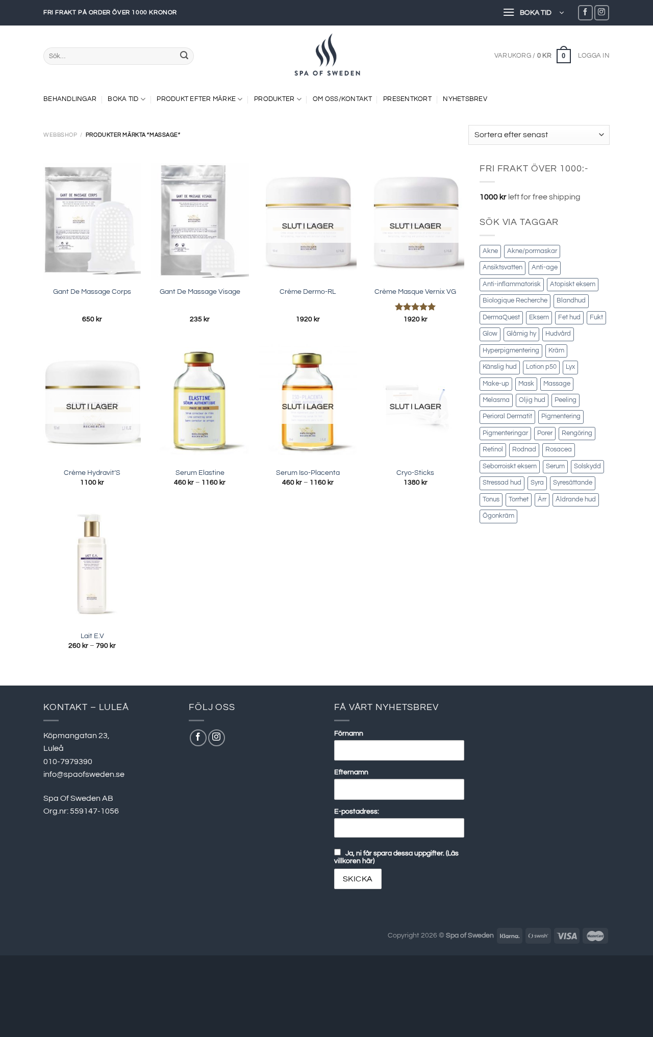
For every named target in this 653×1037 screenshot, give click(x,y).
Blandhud (571, 300)
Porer (544, 433)
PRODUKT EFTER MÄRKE (196, 99)
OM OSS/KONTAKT (342, 99)
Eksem (539, 317)
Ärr (542, 499)
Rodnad (524, 449)
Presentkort (407, 99)
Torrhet (519, 499)
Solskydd (587, 466)
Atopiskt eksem (572, 284)
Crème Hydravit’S (92, 472)
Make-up (496, 384)
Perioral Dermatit (507, 416)
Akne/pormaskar (532, 251)
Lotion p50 (541, 367)
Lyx (570, 367)
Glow (490, 334)
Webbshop (60, 135)
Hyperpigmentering (511, 350)
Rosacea (558, 449)
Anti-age (545, 267)
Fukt (596, 317)
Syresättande (572, 482)
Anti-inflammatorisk (512, 284)
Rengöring (577, 433)
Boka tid (123, 99)
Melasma (496, 400)
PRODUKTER (274, 99)
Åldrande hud (576, 499)
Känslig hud (500, 367)
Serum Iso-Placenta (308, 472)
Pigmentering (561, 416)
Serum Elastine (199, 472)
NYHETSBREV (465, 99)
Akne (490, 251)
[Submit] (184, 56)
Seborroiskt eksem (510, 466)
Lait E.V (92, 636)
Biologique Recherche (515, 300)
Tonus (491, 499)
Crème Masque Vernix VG (415, 291)
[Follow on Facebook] (585, 12)
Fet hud (569, 317)
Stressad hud (502, 482)
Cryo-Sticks (415, 472)
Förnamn (348, 733)
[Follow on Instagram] (601, 12)
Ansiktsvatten (502, 267)
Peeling (565, 400)
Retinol (493, 449)
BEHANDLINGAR (69, 99)
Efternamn (351, 772)
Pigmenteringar (505, 433)
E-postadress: (356, 811)
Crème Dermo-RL (308, 291)
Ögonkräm (498, 516)
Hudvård (558, 334)
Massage (556, 384)
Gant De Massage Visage (200, 291)
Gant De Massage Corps (92, 291)
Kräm (556, 350)
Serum (555, 466)
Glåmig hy (521, 334)
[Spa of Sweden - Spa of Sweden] (326, 56)
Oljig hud (532, 400)
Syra (537, 482)
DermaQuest (501, 317)
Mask (526, 384)
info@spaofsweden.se (83, 774)
